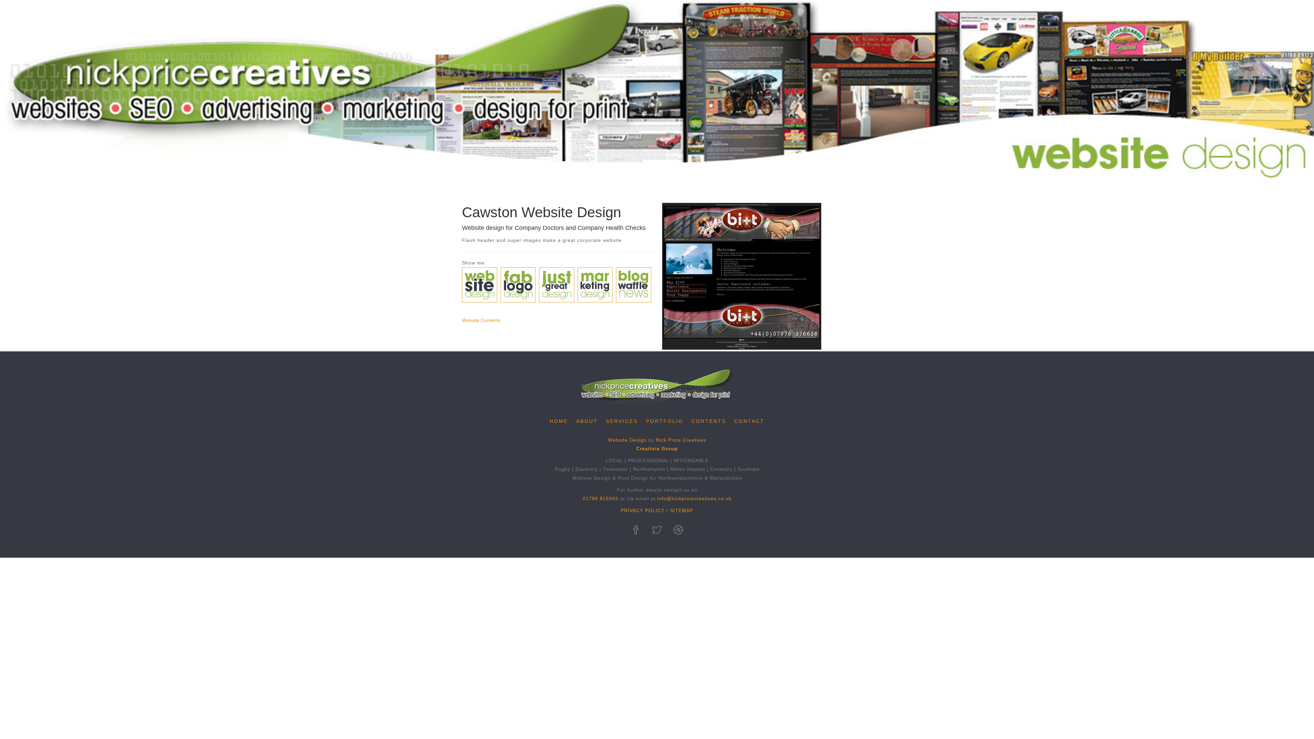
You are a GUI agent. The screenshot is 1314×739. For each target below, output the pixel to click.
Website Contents (481, 320)
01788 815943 (600, 498)
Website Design (627, 440)
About (587, 421)
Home (559, 421)
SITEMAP (681, 510)
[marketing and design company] (678, 531)
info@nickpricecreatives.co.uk (694, 498)
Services (622, 421)
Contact (749, 421)
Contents (709, 421)
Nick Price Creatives (681, 440)
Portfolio (664, 421)
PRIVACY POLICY (643, 510)
